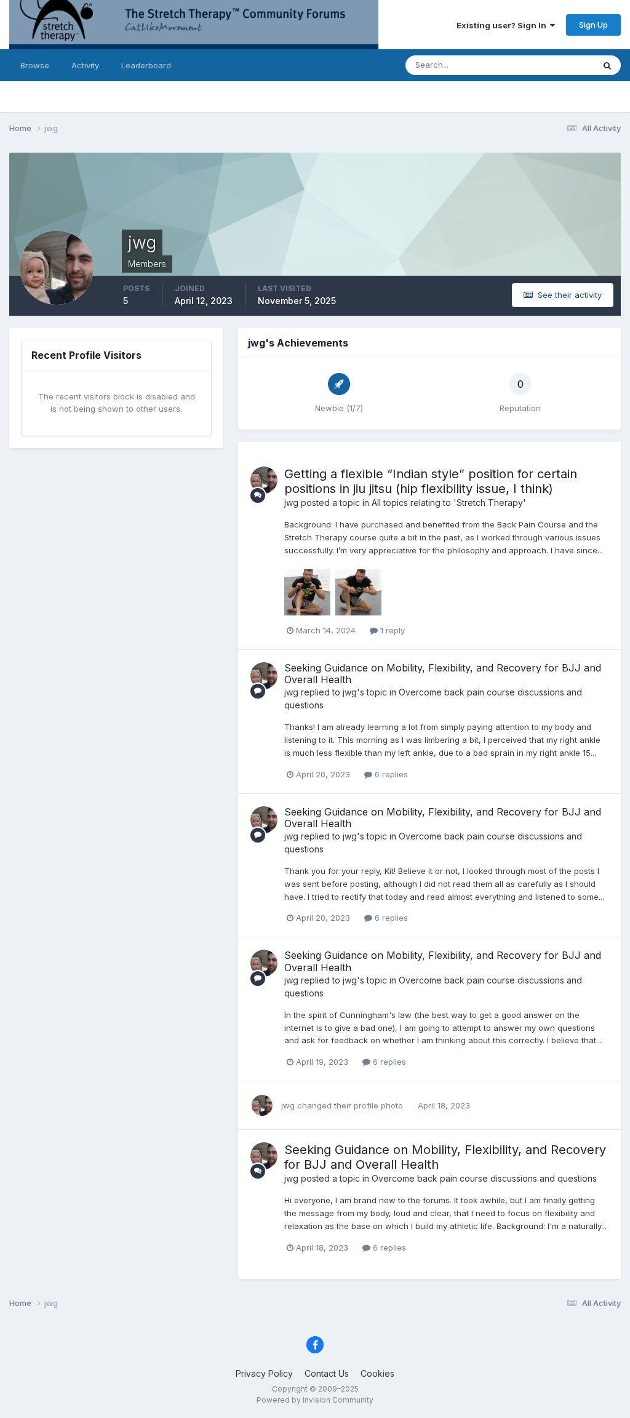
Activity (85, 65)
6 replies (390, 774)
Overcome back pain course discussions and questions (484, 1178)
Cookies (377, 1373)
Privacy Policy (264, 1373)
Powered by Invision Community (315, 1399)
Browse (34, 65)
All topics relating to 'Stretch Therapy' (449, 502)
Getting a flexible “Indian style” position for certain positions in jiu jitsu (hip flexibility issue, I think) (430, 481)
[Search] (607, 65)
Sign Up (593, 25)
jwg (291, 502)
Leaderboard (146, 65)
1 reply (391, 630)
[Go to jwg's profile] (263, 480)
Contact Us (327, 1373)
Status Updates (549, 65)
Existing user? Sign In (503, 25)
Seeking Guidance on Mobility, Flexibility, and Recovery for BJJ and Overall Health (442, 674)
